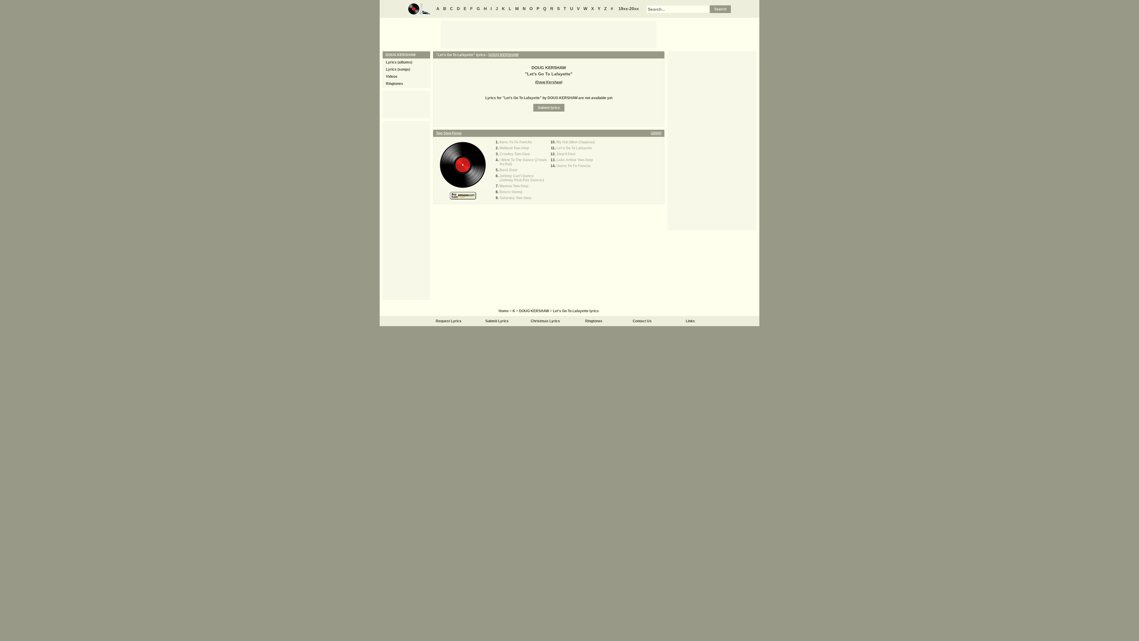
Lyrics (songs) (398, 69)
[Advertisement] (549, 34)
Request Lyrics (449, 321)
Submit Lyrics (497, 321)
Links (690, 321)
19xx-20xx (628, 8)
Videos (391, 76)
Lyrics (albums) (399, 62)
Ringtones (394, 84)
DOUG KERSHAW (503, 55)
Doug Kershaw (548, 82)
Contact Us (642, 321)
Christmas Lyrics (545, 321)
